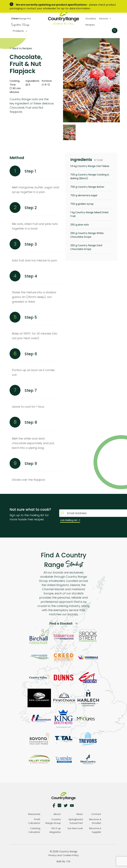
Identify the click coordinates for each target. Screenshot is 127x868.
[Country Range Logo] (63, 18)
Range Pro (21, 18)
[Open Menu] (114, 30)
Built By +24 (63, 861)
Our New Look (75, 828)
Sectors (103, 18)
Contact (96, 814)
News (80, 814)
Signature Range (20, 24)
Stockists (90, 18)
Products (18, 31)
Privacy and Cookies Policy (63, 855)
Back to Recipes (22, 48)
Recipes (90, 24)
